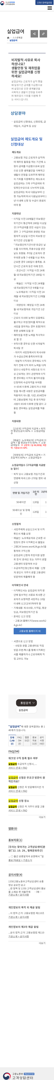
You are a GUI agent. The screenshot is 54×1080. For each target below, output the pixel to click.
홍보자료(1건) (34, 740)
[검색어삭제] (25, 710)
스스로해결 (17, 37)
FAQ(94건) (19, 740)
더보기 (42, 817)
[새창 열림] (34, 36)
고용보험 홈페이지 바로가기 (29, 631)
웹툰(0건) (27, 739)
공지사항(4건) (41, 740)
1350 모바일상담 (44, 2)
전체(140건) (12, 740)
